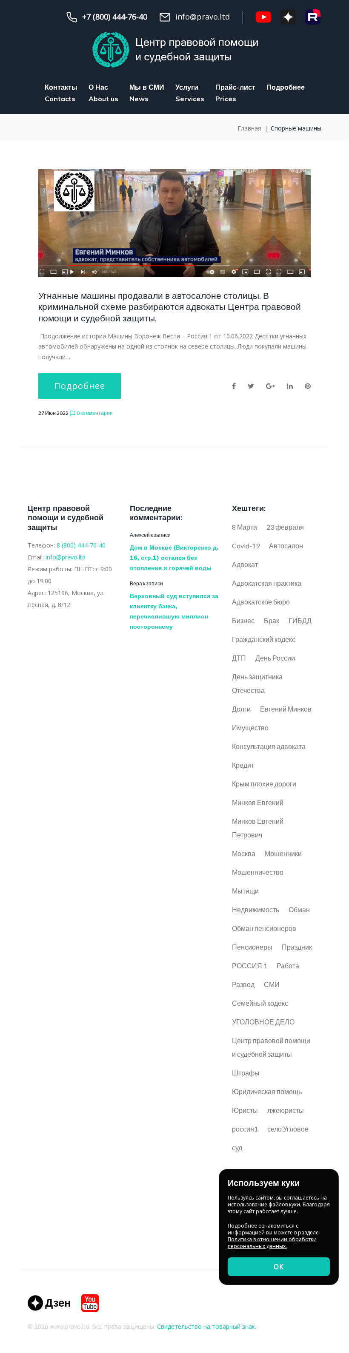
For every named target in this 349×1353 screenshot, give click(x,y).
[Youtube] (90, 1303)
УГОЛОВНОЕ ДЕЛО (263, 1022)
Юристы (245, 1110)
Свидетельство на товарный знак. (206, 1326)
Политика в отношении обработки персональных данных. (272, 1243)
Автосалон (286, 546)
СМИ (272, 984)
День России (275, 658)
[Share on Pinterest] (308, 386)
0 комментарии (91, 413)
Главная (249, 128)
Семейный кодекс (260, 1003)
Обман (299, 909)
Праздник (297, 947)
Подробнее (285, 87)
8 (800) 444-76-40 (81, 545)
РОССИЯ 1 (249, 966)
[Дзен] (288, 17)
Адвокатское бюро (261, 602)
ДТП (239, 658)
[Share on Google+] (270, 386)
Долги (241, 709)
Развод (243, 984)
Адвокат (245, 564)
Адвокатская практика (266, 583)
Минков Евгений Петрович (257, 828)
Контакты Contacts (61, 93)
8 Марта (244, 527)
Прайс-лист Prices (235, 93)
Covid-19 (246, 546)
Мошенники (283, 853)
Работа (288, 966)
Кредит (243, 765)
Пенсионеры (252, 947)
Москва (243, 853)
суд (237, 1147)
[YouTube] (263, 17)
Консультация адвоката (269, 746)
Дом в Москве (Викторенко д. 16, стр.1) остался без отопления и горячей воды (174, 558)
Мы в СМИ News (146, 93)
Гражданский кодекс (263, 639)
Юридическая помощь (267, 1091)
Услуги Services (189, 93)
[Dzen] (49, 1303)
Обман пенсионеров (264, 928)
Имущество (250, 727)
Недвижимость (255, 909)
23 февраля (285, 527)
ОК (279, 1266)
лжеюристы (285, 1110)
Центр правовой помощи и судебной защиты (271, 1047)
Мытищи (245, 891)
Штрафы (246, 1073)
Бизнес (243, 620)
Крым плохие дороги (264, 784)
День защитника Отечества (257, 683)
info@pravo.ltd (66, 557)
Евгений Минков (286, 709)
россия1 (245, 1129)
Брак (271, 620)
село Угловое (288, 1129)
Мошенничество (257, 872)
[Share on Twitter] (251, 386)
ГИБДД (300, 620)
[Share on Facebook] (234, 386)
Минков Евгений (257, 802)
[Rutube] (312, 17)
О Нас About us (103, 93)
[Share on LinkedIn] (290, 386)
